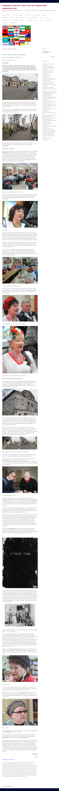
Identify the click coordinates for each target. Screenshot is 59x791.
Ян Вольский (11, 776)
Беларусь (22, 20)
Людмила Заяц (18, 772)
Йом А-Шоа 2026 (45, 110)
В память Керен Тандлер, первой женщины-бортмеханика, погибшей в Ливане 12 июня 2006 (49, 105)
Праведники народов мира (7, 773)
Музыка (41, 20)
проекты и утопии (16, 773)
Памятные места (14, 22)
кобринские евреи (32, 770)
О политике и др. (27, 762)
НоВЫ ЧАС (10, 60)
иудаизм (31, 769)
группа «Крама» (31, 766)
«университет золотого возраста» (24, 763)
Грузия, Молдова (36, 15)
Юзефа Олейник (5, 776)
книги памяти (22, 770)
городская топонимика (24, 766)
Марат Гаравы (5, 62)
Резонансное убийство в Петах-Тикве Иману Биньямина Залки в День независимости (50, 98)
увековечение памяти (21, 774)
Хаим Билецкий (28, 774)
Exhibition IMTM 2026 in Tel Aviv (48, 128)
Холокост (44, 15)
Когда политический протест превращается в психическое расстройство (48, 72)
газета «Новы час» (15, 766)
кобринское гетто (5, 772)
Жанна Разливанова (18, 769)
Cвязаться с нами (48, 20)
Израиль (12, 17)
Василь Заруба (24, 765)
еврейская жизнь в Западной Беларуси (21, 767)
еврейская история (32, 767)
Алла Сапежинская (11, 765)
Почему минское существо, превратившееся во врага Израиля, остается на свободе (49, 79)
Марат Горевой (24, 772)
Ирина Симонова (26, 769)
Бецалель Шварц (18, 765)
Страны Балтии (28, 15)
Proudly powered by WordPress (7, 786)
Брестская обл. (20, 762)
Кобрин (27, 770)
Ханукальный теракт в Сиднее (48, 132)
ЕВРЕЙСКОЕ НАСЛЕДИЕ (6, 20)
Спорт (36, 20)
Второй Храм (9, 766)
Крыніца (36, 756)
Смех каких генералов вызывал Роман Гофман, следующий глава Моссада (49, 136)
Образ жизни (15, 20)
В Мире (47, 17)
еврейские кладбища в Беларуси (8, 769)
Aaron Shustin (23, 776)
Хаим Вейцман (34, 774)
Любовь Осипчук (12, 772)
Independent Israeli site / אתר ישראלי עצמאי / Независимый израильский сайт (24, 6)
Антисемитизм (5, 17)
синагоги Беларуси (23, 773)
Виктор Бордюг (30, 765)
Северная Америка (33, 17)
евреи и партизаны (9, 767)
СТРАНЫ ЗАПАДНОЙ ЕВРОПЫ (17, 15)
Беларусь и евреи (14, 762)
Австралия (42, 17)
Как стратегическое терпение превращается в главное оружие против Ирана (49, 68)
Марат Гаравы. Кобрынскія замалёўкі (14, 54)
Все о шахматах (29, 20)
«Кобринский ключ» (14, 763)
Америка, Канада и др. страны (22, 17)
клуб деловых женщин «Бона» (14, 770)
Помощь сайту (5, 22)
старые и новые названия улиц (10, 774)
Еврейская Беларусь (6, 15)
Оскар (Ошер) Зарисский (32, 772)
